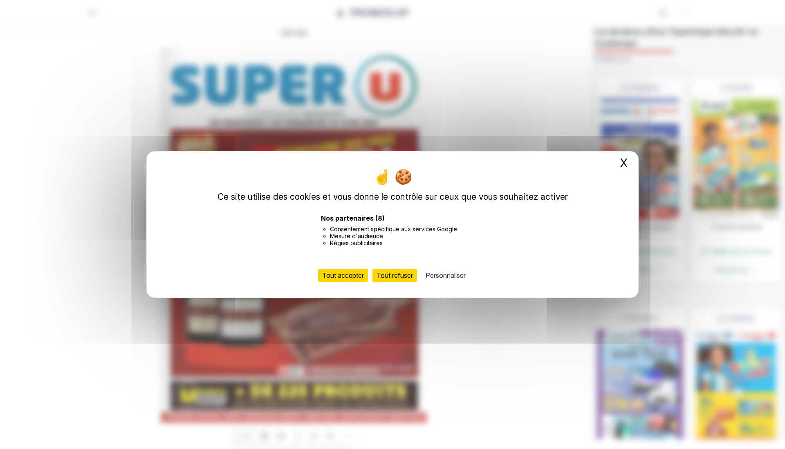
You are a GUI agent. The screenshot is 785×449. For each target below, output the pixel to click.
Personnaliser (446, 275)
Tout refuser (395, 275)
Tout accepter (343, 275)
